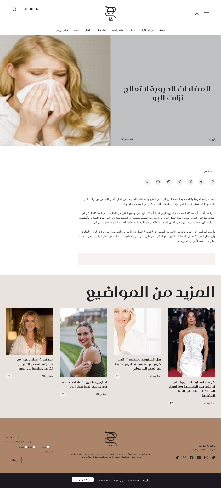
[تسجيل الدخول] (197, 13)
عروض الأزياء (147, 29)
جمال (132, 29)
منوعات (22, 447)
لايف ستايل (101, 29)
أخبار (88, 29)
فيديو (77, 29)
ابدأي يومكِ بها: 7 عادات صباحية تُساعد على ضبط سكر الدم (84, 384)
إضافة (14, 459)
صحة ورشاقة (209, 403)
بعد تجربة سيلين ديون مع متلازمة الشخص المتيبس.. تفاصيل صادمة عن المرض (34, 364)
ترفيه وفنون (117, 29)
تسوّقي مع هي (62, 29)
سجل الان (83, 479)
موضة (162, 29)
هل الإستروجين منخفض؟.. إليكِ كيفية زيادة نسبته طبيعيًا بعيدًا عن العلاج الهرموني (138, 364)
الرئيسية (212, 139)
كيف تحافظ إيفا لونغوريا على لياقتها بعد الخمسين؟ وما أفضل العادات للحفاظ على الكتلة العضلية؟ (192, 388)
